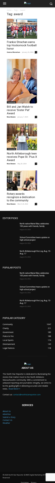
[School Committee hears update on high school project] (10, 241)
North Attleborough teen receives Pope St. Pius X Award (22, 157)
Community (11, 102)
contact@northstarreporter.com (27, 394)
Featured (11, 37)
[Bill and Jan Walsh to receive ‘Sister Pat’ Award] (22, 81)
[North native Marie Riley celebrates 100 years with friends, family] (10, 227)
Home (9, 10)
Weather (6, 423)
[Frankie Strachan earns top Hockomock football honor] (22, 29)
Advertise (7, 414)
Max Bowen (11, 117)
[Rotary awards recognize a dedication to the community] (22, 180)
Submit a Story (9, 417)
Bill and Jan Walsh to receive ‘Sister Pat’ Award (20, 110)
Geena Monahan (13, 52)
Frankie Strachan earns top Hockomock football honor (22, 45)
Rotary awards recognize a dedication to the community (21, 197)
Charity (10, 189)
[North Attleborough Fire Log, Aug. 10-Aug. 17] (10, 255)
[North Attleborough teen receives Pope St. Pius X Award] (22, 137)
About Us (7, 411)
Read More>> (14, 388)
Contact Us (7, 420)
